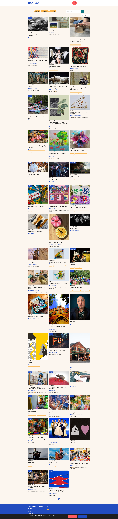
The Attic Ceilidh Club (75, 366)
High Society (52, 440)
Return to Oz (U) (53, 462)
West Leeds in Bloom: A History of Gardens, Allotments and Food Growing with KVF (58, 124)
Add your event (74, 3)
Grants (63, 2)
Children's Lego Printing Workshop (78, 207)
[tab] (37, 11)
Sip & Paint (51, 413)
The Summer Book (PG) (76, 176)
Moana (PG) (31, 263)
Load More (59, 499)
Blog (59, 2)
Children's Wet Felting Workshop (78, 150)
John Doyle (31, 462)
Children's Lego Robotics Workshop (58, 262)
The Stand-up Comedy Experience (78, 323)
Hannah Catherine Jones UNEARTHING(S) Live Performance (36, 388)
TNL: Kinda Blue (53, 179)
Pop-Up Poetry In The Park (34, 174)
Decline (82, 516)
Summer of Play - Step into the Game (79, 463)
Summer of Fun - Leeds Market (57, 350)
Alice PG (30, 86)
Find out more (30, 513)
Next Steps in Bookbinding (76, 385)
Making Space (73, 413)
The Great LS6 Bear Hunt (76, 287)
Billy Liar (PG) (73, 228)
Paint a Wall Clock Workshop (56, 243)
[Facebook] (45, 509)
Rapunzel (72, 264)
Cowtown (72, 442)
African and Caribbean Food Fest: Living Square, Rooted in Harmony (36, 438)
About (66, 2)
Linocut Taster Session (54, 31)
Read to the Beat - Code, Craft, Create (58, 206)
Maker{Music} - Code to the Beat (36, 206)
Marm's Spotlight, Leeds (55, 66)
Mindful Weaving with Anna (35, 231)
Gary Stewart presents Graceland (78, 66)
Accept (72, 516)
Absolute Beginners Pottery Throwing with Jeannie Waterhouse (79, 40)
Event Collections (54, 2)
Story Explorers (32, 411)
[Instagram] (48, 509)
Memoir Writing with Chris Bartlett (36, 316)
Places (69, 2)
